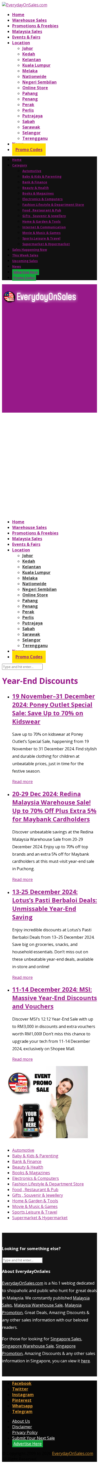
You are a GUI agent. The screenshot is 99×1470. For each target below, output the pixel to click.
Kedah (28, 54)
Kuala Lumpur (36, 65)
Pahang (30, 93)
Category (19, 165)
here (85, 1361)
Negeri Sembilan (39, 82)
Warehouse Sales (29, 20)
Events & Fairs (26, 37)
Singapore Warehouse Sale (28, 1346)
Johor (27, 48)
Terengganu (35, 138)
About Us (21, 1421)
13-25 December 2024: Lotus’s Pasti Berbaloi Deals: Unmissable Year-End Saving (54, 904)
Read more (22, 781)
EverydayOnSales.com (22, 1283)
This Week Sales (25, 255)
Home (18, 14)
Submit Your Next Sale (33, 1438)
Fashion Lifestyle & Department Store (53, 204)
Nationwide (34, 76)
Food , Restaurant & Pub (41, 210)
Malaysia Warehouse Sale (38, 1305)
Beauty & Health (35, 188)
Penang (30, 99)
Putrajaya (32, 116)
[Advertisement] (49, 360)
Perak (28, 104)
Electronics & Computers (42, 199)
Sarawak (31, 127)
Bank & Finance (34, 182)
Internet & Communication (44, 227)
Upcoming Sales (25, 261)
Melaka (30, 71)
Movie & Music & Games (41, 233)
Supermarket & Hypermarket (46, 244)
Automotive (31, 171)
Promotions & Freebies (35, 26)
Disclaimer (22, 1427)
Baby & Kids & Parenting (41, 176)
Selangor (31, 132)
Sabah (28, 121)
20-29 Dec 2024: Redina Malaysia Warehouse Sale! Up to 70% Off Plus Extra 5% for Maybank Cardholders (54, 806)
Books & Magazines (38, 193)
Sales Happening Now (29, 249)
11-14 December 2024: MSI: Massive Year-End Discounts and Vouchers (54, 997)
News (16, 266)
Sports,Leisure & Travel (41, 238)
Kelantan (31, 59)
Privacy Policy (25, 1432)
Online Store (35, 88)
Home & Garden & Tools (41, 221)
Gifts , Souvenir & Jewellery (44, 216)
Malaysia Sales (27, 31)
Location (21, 43)
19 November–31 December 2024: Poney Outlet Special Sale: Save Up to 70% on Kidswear (53, 709)
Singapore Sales (66, 1339)
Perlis (28, 110)
